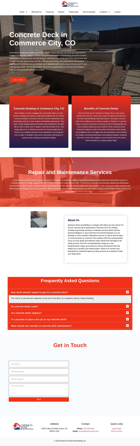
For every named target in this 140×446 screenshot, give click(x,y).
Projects (61, 12)
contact (81, 431)
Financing (50, 12)
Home (22, 12)
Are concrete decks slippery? (26, 313)
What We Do (36, 12)
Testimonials (73, 12)
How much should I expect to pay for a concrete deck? (39, 292)
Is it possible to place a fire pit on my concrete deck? (39, 319)
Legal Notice (117, 429)
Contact (117, 12)
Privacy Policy (116, 431)
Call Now (18, 80)
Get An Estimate (89, 12)
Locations (103, 12)
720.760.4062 (88, 429)
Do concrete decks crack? (24, 306)
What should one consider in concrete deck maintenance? (41, 326)
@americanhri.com (91, 431)
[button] (70, 292)
